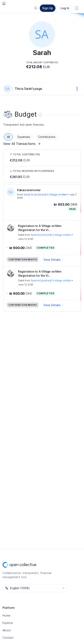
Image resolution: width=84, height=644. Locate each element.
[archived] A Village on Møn (50, 194)
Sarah (26, 194)
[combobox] (35, 588)
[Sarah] (8, 89)
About (6, 630)
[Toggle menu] (76, 8)
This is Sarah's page (28, 89)
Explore (7, 623)
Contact (8, 637)
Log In (65, 8)
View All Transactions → (22, 144)
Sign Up (47, 8)
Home (6, 615)
